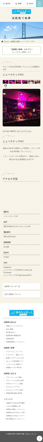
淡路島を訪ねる (10, 322)
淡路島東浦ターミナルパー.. (15, 342)
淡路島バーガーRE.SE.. (14, 367)
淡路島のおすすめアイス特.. (15, 412)
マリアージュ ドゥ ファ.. (14, 351)
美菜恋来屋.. (10, 339)
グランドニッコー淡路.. (14, 377)
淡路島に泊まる (10, 373)
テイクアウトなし (25, 131)
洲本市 (13, 131)
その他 (6, 131)
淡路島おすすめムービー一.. (15, 416)
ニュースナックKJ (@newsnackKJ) (17, 275)
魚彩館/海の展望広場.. (13, 335)
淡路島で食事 (9, 348)
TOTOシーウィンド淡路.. (15, 384)
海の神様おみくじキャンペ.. (15, 419)
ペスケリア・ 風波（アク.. (15, 355)
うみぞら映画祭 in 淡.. (13, 406)
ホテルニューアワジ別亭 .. (15, 390)
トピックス (8, 399)
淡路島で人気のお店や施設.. (15, 403)
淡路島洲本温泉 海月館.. (14, 393)
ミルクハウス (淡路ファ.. (14, 364)
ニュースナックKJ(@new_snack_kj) (18, 270)
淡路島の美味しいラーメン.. (15, 409)
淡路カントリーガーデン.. (15, 326)
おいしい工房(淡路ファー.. (15, 361)
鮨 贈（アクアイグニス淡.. (15, 358)
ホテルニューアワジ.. (13, 387)
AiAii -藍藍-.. (10, 329)
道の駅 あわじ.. (11, 332)
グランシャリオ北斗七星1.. (15, 380)
